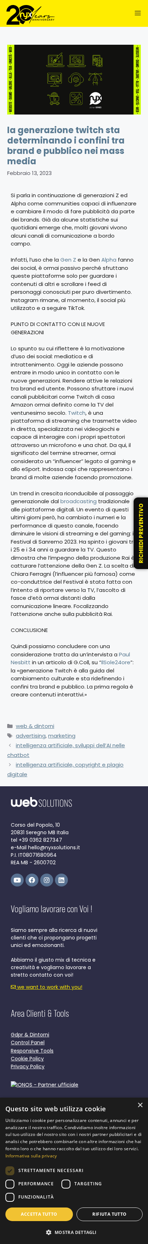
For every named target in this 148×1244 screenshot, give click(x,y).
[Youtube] (17, 880)
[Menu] (138, 13)
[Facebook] (32, 880)
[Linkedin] (61, 880)
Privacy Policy (28, 1066)
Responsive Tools (32, 1050)
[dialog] (74, 1171)
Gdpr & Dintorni (30, 1034)
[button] (74, 1232)
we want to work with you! (49, 987)
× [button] (140, 1105)
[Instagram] (46, 880)
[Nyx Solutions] (30, 14)
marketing (61, 735)
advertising (31, 735)
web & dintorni (35, 726)
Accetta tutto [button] (39, 1214)
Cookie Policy (27, 1058)
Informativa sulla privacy (31, 1156)
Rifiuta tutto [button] (109, 1214)
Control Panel (28, 1042)
